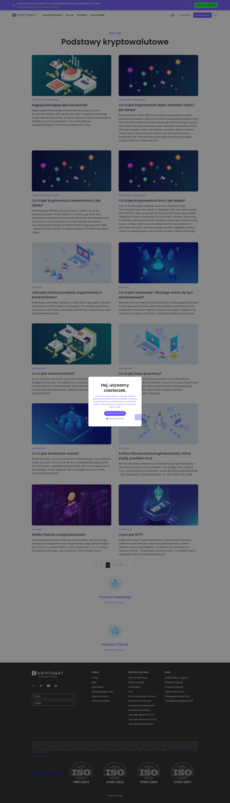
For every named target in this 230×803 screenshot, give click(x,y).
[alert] (115, 401)
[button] (115, 418)
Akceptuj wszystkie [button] (115, 413)
